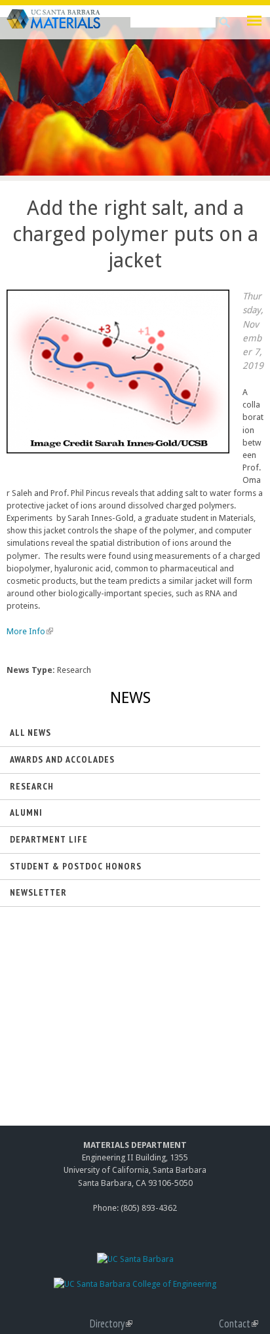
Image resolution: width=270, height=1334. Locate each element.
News (130, 698)
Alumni (26, 812)
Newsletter (38, 892)
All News (30, 732)
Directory (111, 1323)
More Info (28, 631)
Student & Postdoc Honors (76, 866)
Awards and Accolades (62, 759)
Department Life (49, 839)
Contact (238, 1323)
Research (32, 786)
